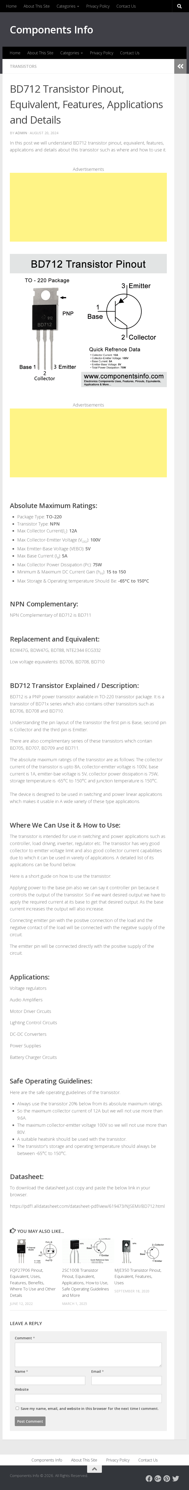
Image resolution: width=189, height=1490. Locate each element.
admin (21, 133)
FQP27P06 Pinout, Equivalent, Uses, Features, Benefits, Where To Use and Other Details (33, 1282)
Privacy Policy (98, 6)
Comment (25, 1338)
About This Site (37, 6)
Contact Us (126, 6)
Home (11, 6)
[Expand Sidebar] (180, 66)
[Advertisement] (88, 207)
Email (97, 1371)
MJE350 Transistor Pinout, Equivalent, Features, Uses (137, 1276)
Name (21, 1371)
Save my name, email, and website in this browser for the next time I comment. (90, 1408)
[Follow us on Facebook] (149, 1478)
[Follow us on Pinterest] (166, 1478)
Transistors (23, 66)
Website (22, 1389)
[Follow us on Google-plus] (158, 1478)
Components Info (51, 29)
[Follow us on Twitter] (175, 1478)
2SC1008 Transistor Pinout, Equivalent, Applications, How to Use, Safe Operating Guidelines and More (85, 1282)
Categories (66, 6)
